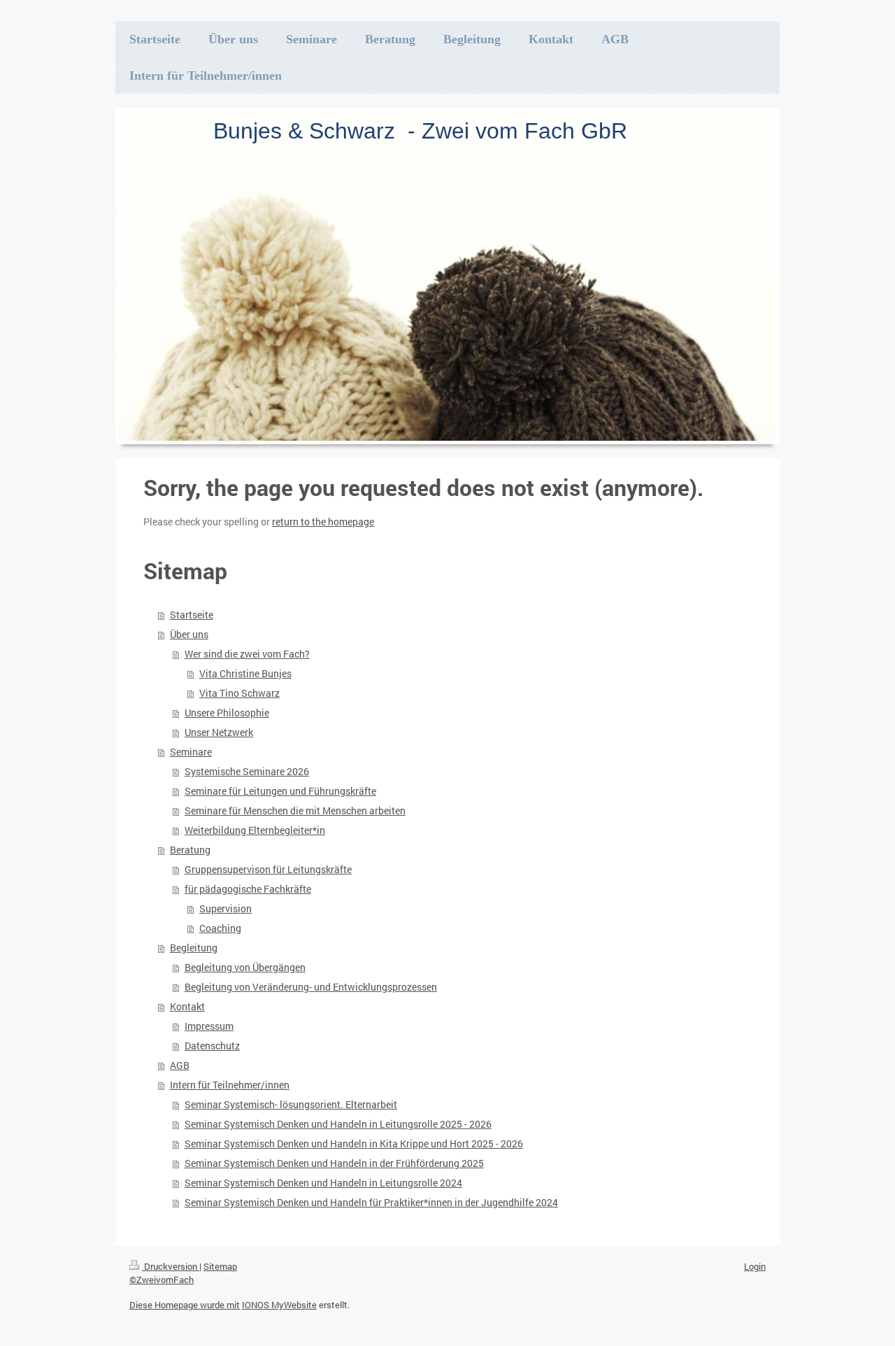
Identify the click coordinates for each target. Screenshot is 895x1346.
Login (755, 1266)
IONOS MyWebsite (279, 1304)
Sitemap (220, 1266)
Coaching (220, 928)
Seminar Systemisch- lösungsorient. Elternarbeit (291, 1104)
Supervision (225, 908)
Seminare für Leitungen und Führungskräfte (280, 791)
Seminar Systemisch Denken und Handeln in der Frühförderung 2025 (334, 1163)
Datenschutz (212, 1045)
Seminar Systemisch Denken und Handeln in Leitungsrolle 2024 (323, 1182)
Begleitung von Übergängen (245, 967)
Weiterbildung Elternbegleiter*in (255, 830)
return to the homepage (323, 521)
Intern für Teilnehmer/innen (229, 1084)
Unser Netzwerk (219, 732)
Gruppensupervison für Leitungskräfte (268, 869)
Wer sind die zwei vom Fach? (247, 653)
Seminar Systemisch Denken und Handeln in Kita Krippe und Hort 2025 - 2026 (354, 1143)
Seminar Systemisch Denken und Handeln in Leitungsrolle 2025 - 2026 (338, 1124)
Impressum (209, 1026)
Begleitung (193, 947)
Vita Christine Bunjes (245, 673)
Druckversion (170, 1266)
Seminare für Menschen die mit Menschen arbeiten (295, 810)
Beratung (190, 849)
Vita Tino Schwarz (239, 693)
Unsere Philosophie (227, 712)
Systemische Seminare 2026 (247, 771)
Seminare (191, 751)
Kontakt (187, 1006)
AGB (179, 1065)
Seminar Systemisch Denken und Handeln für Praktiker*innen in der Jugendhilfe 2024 (371, 1202)
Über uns (189, 634)
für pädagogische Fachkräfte (248, 888)
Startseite (191, 614)
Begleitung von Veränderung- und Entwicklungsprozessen (311, 986)
